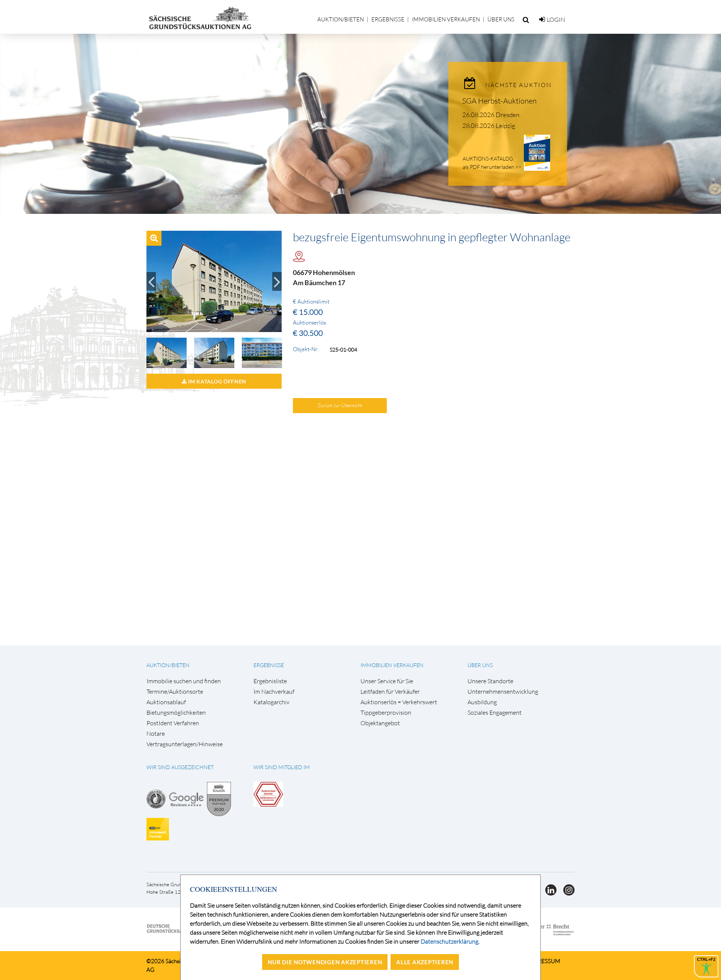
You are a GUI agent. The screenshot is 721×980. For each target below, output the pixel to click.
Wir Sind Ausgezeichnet (180, 767)
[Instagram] (566, 893)
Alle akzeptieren (424, 962)
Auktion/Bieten (340, 19)
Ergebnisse (387, 19)
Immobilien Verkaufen (446, 19)
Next (277, 281)
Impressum (544, 961)
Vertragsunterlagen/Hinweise (184, 744)
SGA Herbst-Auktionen (499, 100)
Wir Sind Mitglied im (281, 767)
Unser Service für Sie (386, 681)
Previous (151, 281)
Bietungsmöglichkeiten (176, 712)
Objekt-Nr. (305, 349)
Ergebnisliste (270, 681)
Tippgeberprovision (385, 712)
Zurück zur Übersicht (340, 405)
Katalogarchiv (271, 702)
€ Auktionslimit (311, 302)
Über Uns (500, 19)
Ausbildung (482, 702)
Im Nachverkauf (273, 691)
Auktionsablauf (166, 702)
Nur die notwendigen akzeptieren (325, 962)
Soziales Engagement (495, 712)
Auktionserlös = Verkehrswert (398, 702)
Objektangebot (380, 723)
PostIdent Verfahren (172, 723)
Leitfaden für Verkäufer (390, 691)
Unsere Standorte (490, 681)
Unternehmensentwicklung (503, 691)
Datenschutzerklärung (449, 941)
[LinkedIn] (549, 893)
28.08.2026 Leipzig (488, 125)
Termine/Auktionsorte (174, 691)
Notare (155, 733)
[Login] (542, 19)
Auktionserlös (309, 323)
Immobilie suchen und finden (183, 681)
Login (556, 19)
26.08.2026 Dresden (490, 115)
